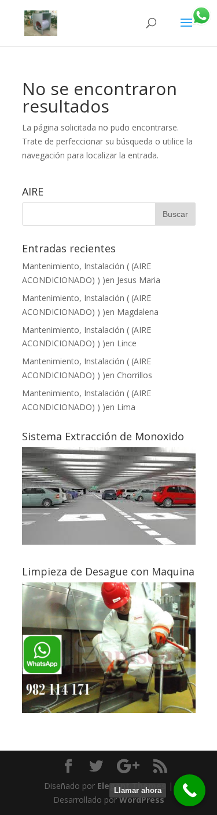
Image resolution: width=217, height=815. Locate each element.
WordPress (141, 799)
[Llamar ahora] (189, 790)
